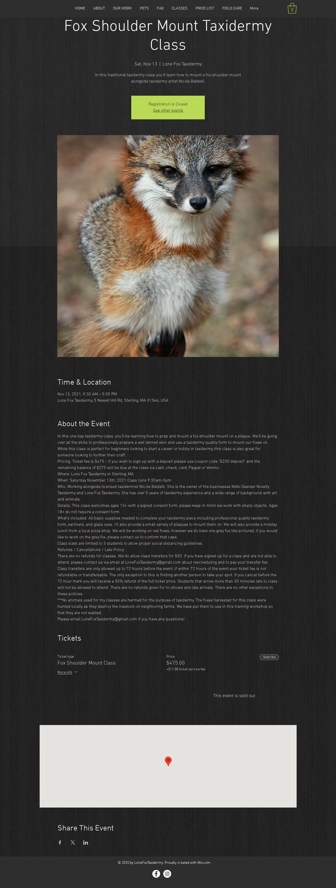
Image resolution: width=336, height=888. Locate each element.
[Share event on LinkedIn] (85, 842)
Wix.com (203, 863)
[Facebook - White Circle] (156, 874)
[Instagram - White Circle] (167, 874)
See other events (168, 110)
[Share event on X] (72, 842)
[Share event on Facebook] (59, 842)
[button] (292, 8)
